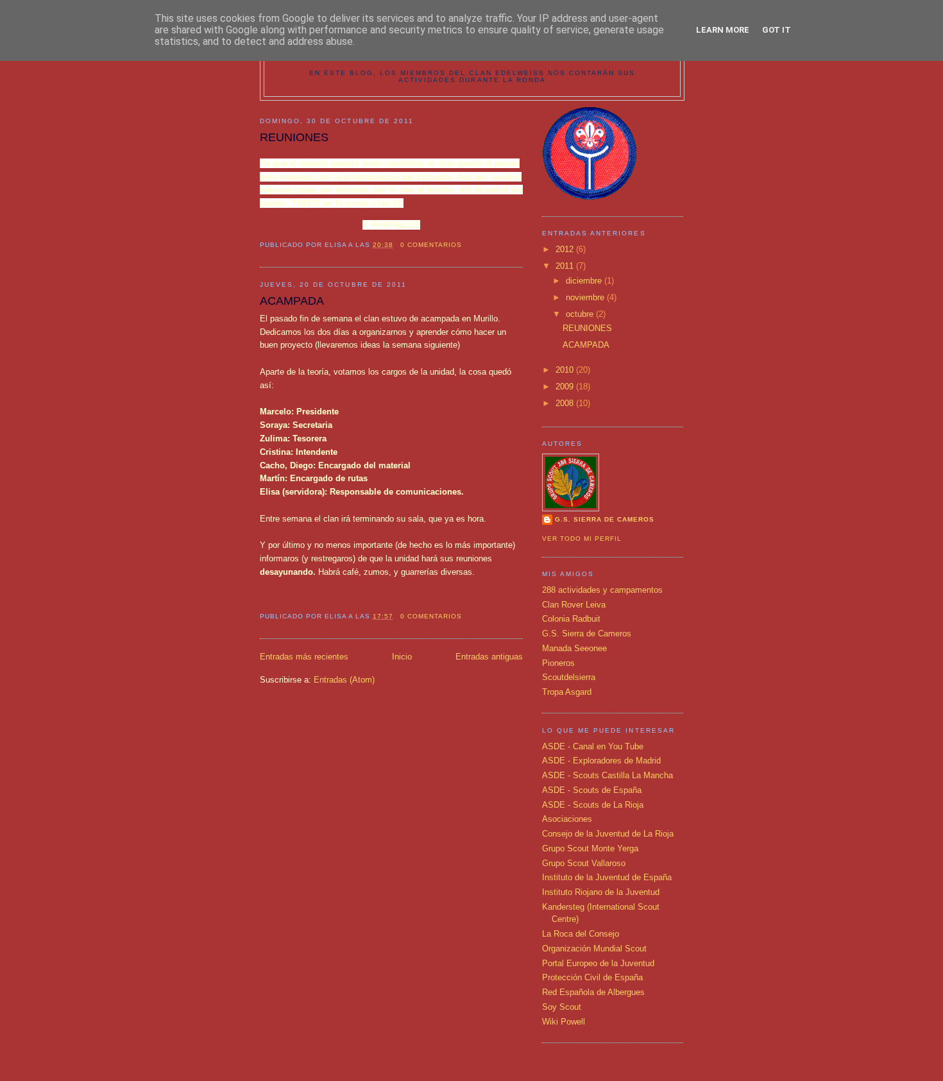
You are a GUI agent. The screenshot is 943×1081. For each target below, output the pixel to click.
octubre (581, 314)
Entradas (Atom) (344, 680)
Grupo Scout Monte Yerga (590, 848)
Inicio (402, 656)
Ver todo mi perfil (582, 538)
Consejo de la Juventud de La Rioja (608, 833)
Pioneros (558, 663)
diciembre (585, 280)
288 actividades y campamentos (602, 590)
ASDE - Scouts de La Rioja (592, 805)
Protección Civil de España (592, 977)
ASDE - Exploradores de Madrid (601, 760)
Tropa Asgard (566, 692)
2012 (566, 249)
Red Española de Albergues (593, 992)
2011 (566, 266)
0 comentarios (431, 244)
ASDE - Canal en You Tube (592, 746)
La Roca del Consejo (580, 934)
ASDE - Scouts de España (591, 790)
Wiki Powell (563, 1021)
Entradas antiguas (489, 656)
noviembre (586, 297)
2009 (566, 386)
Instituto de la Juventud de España (607, 877)
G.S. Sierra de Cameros (586, 633)
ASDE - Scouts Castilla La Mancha (607, 775)
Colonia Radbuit (571, 619)
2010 (566, 370)
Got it (776, 30)
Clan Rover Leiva (574, 604)
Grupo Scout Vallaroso (583, 863)
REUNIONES (294, 137)
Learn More (722, 30)
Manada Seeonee (574, 648)
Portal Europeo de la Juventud (598, 963)
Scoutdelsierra (568, 677)
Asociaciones (567, 819)
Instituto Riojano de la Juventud (600, 892)
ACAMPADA (292, 300)
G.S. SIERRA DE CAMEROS (604, 519)
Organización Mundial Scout (594, 948)
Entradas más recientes (304, 656)
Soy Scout (561, 1007)
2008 (566, 403)
